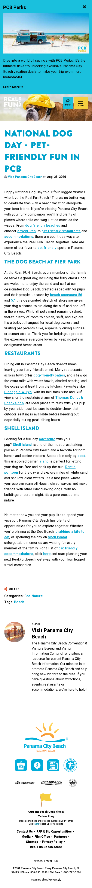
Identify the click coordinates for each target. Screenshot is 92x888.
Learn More (11, 87)
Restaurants (22, 353)
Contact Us (25, 831)
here (47, 554)
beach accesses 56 (66, 295)
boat (81, 456)
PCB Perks (14, 7)
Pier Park (67, 261)
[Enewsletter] (53, 765)
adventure (47, 439)
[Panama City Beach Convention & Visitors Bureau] (12, 103)
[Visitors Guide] (37, 765)
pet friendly (46, 248)
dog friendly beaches (42, 225)
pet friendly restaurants (61, 231)
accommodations (18, 237)
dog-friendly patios (49, 375)
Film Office (42, 836)
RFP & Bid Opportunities (54, 831)
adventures (26, 231)
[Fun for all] (70, 765)
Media (26, 836)
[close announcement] (84, 7)
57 (13, 300)
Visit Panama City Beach (25, 176)
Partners (61, 836)
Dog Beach (31, 261)
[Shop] (21, 765)
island (44, 461)
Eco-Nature (33, 596)
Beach (19, 602)
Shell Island (21, 428)
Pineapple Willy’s (18, 392)
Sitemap (32, 841)
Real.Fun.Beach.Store (46, 847)
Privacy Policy (52, 841)
